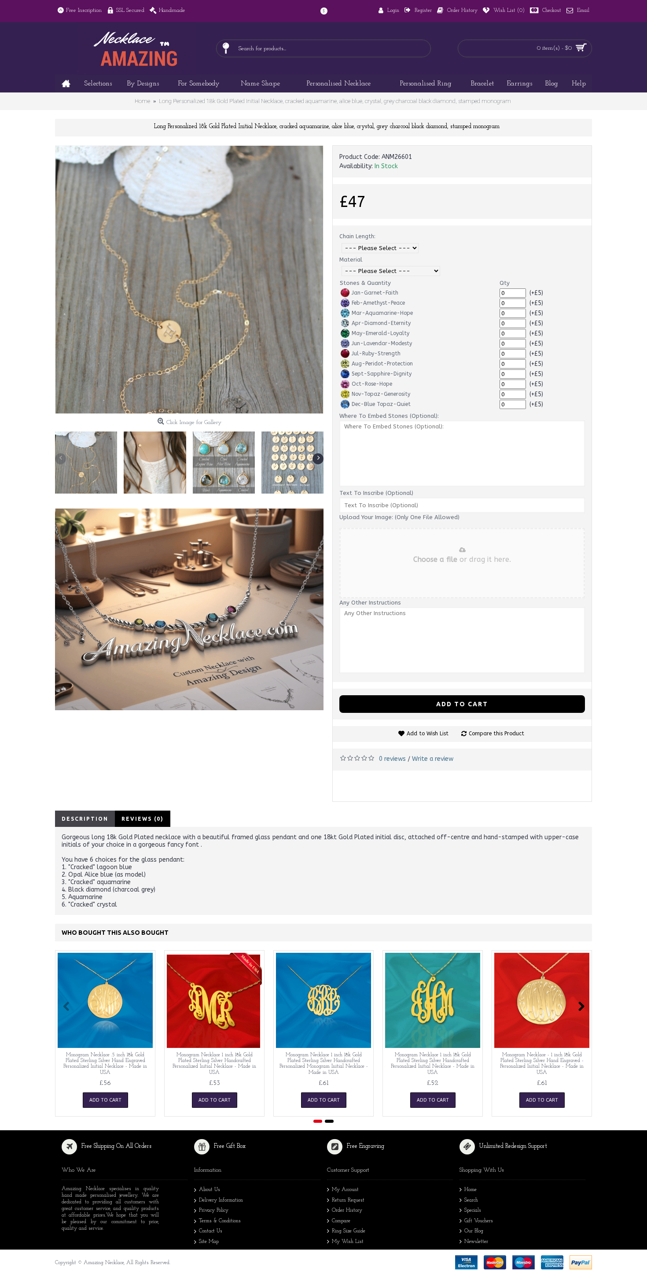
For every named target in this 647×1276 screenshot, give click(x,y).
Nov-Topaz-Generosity (381, 394)
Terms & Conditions (220, 1221)
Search (471, 1200)
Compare (341, 1221)
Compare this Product (496, 733)
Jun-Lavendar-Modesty (382, 343)
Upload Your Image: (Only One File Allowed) (399, 517)
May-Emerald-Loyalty (380, 333)
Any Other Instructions (370, 602)
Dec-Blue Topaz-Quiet (381, 404)
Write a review (432, 759)
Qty (505, 283)
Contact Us (210, 1231)
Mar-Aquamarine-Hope (382, 313)
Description (85, 819)
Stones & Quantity (365, 283)
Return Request (348, 1200)
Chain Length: (357, 236)
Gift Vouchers (478, 1221)
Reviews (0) (142, 819)
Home (470, 1189)
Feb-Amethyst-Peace (378, 303)
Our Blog (473, 1231)
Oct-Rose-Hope (372, 384)
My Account (345, 1189)
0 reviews (392, 759)
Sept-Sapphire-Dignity (382, 374)
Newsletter (476, 1241)
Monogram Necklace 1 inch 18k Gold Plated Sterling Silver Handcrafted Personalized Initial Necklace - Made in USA (214, 1063)
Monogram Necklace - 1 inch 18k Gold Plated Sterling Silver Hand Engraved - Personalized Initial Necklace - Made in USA (542, 1063)
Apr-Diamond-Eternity (381, 323)
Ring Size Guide (348, 1231)
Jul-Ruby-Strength (376, 353)
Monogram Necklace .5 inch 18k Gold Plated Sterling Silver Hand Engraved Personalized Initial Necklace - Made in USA (105, 1063)
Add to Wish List (427, 733)
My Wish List (348, 1241)
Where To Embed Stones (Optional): (389, 416)
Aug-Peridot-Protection (382, 364)
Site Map (209, 1241)
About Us (209, 1189)
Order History (347, 1210)
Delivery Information (221, 1200)
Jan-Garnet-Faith (375, 293)
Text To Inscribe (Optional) (376, 493)
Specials (472, 1210)
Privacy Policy (213, 1210)
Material (350, 259)
